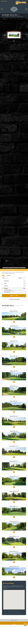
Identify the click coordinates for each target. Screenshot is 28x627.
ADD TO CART (14, 295)
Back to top (14, 620)
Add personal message (14, 299)
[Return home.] (14, 9)
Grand (14, 285)
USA (3, 16)
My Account (18, 2)
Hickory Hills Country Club (17, 16)
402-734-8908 (4, 1)
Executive (14, 281)
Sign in (17, 1)
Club (14, 283)
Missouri (7, 16)
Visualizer (8, 275)
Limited (14, 290)
